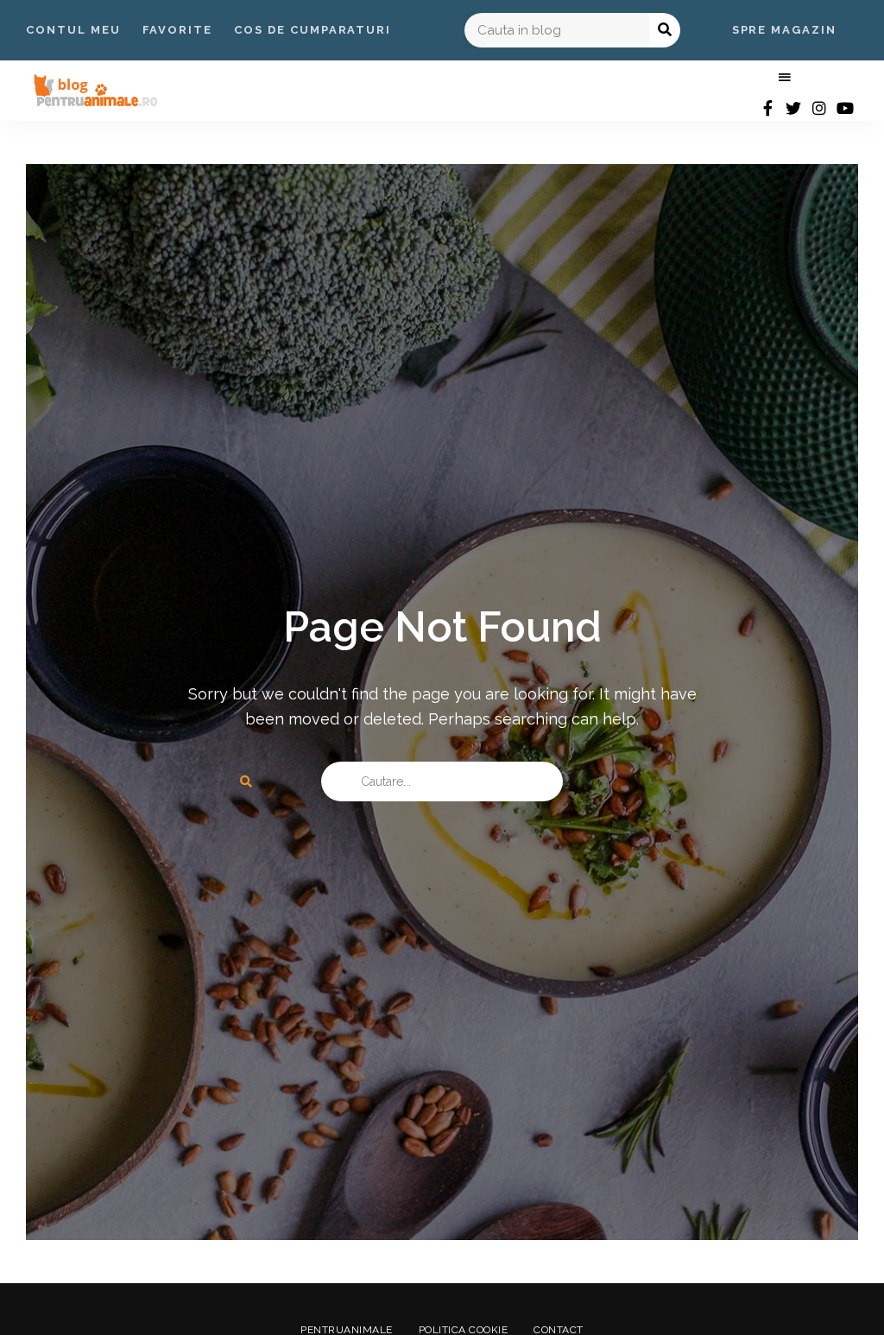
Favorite (177, 29)
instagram (819, 108)
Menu (784, 77)
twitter (793, 108)
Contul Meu (73, 29)
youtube (845, 108)
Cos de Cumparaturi (312, 29)
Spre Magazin (784, 29)
